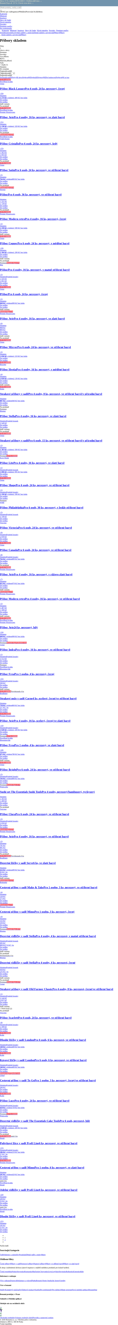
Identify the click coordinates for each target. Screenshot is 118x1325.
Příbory (62, 33)
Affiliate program (65, 1290)
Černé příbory (5, 1264)
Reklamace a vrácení (24, 1281)
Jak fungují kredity (58, 1281)
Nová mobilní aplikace (80, 1290)
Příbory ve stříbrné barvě (54, 1264)
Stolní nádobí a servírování (44, 33)
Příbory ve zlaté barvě (71, 1264)
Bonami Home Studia (44, 1281)
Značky (19, 1290)
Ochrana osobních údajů (24, 1318)
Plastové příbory (39, 1264)
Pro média (55, 1290)
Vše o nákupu (5, 1281)
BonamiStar (92, 1290)
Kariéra (37, 1290)
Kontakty (8, 1290)
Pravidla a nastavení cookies (43, 1318)
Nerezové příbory (27, 1264)
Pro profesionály (46, 1290)
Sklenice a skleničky (11, 1255)
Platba (34, 1281)
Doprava (13, 1281)
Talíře (2, 1255)
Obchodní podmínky (7, 1318)
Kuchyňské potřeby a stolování (23, 33)
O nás (14, 1290)
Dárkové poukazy (28, 1290)
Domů (2, 33)
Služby (2, 1290)
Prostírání (22, 1255)
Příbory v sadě (15, 1264)
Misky (43, 1255)
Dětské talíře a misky (33, 1255)
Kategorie (8, 33)
